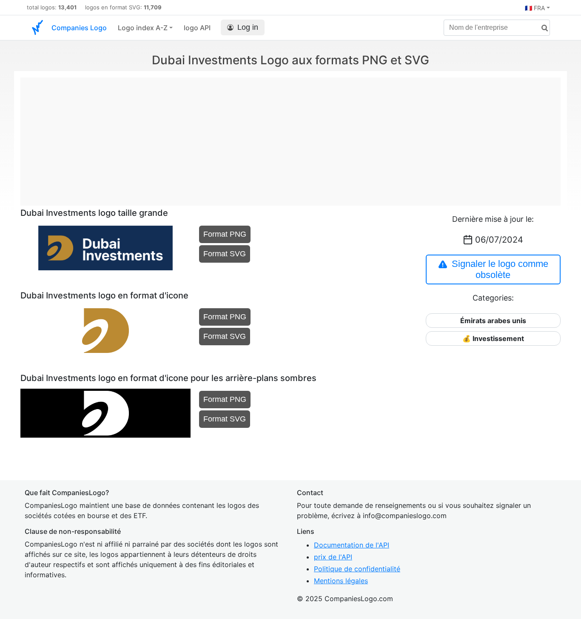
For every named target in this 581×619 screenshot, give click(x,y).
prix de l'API (333, 557)
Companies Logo (79, 27)
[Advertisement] (290, 137)
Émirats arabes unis (493, 320)
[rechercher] (541, 28)
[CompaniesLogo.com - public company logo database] (37, 27)
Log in (247, 27)
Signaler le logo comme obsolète (500, 269)
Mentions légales (341, 580)
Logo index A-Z (143, 27)
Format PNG (224, 234)
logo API (197, 27)
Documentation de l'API (351, 545)
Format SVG (224, 253)
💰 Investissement (493, 338)
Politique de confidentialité (357, 569)
